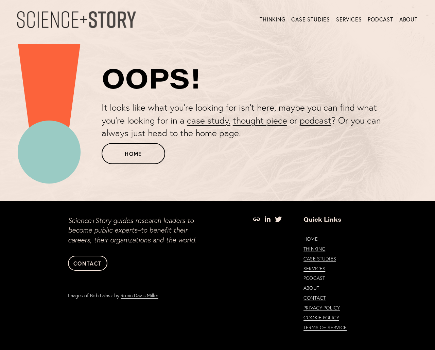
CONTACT (314, 298)
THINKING (314, 249)
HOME (310, 239)
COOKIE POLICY (321, 318)
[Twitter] (278, 219)
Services (349, 19)
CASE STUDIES (319, 259)
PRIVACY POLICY (321, 308)
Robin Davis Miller (139, 295)
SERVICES (314, 269)
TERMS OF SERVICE (325, 327)
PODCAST (314, 278)
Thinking (272, 19)
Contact (87, 263)
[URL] (256, 219)
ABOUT (311, 288)
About (408, 19)
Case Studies (310, 19)
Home (133, 153)
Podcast (380, 19)
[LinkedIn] (267, 219)
